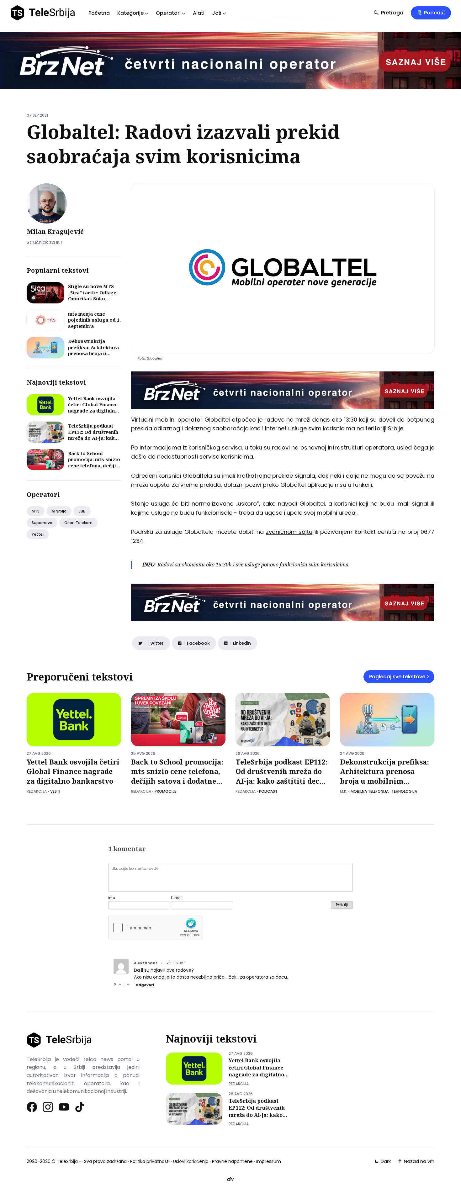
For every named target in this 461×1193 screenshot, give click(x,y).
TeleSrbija (67, 1161)
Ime (111, 898)
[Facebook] (32, 1107)
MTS (36, 511)
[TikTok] (80, 1107)
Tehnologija (404, 791)
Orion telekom (78, 522)
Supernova (42, 522)
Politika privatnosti (150, 1161)
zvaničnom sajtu (289, 532)
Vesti (55, 791)
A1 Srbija (58, 511)
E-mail (177, 898)
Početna (99, 13)
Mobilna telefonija (370, 791)
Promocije (165, 791)
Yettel (38, 534)
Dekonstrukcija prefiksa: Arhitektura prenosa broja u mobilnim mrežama (93, 350)
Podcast (268, 791)
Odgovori (144, 984)
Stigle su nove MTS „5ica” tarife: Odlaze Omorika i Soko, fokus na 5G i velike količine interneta (92, 298)
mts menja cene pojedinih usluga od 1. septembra (94, 320)
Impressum (268, 1161)
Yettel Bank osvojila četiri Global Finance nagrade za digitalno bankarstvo (93, 407)
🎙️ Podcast (430, 12)
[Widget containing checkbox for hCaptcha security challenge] (155, 927)
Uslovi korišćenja (191, 1161)
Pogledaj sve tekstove (397, 676)
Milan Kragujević (55, 231)
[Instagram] (48, 1107)
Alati (198, 13)
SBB (82, 511)
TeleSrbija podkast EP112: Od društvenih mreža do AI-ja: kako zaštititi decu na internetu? (93, 438)
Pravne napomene (232, 1161)
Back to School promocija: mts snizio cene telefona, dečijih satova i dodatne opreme (94, 465)
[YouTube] (64, 1107)
